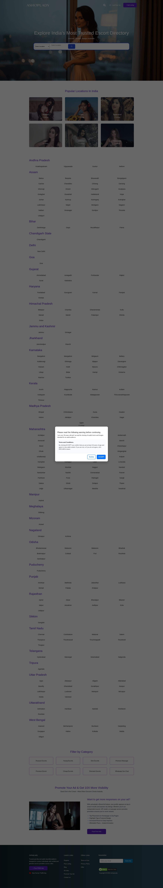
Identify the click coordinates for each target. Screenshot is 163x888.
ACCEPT (101, 457)
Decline (91, 457)
